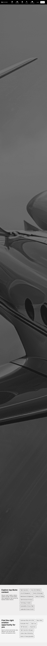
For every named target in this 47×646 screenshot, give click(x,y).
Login (38, 2)
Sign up (42, 2)
